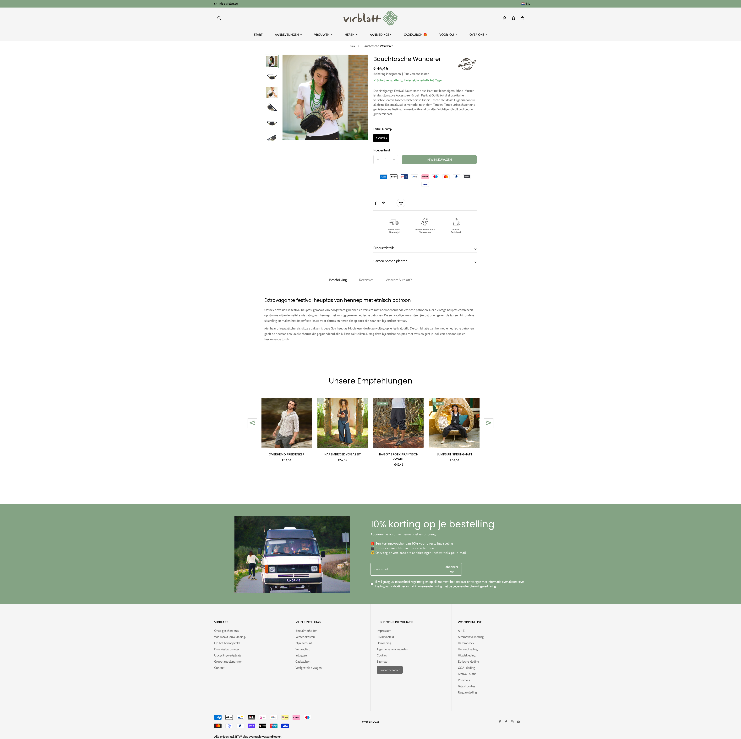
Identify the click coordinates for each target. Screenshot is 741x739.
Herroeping (384, 643)
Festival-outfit (467, 674)
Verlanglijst (302, 649)
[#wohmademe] (467, 64)
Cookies (382, 655)
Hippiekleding (466, 655)
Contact (219, 668)
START (258, 34)
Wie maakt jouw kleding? (230, 637)
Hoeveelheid (381, 150)
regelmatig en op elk (424, 582)
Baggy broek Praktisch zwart (398, 456)
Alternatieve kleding (471, 637)
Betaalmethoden (306, 631)
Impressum (384, 631)
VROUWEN (321, 34)
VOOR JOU (446, 34)
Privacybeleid (385, 637)
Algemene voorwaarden (392, 649)
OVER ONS (476, 34)
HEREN (349, 34)
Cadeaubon (302, 661)
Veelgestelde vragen (308, 668)
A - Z (461, 631)
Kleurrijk (381, 138)
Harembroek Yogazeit (342, 454)
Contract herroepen (390, 669)
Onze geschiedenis (226, 631)
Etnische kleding (468, 661)
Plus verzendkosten (416, 74)
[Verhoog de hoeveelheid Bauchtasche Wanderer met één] (394, 159)
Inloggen (301, 655)
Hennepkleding (468, 649)
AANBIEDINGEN (381, 34)
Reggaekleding (467, 692)
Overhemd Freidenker (287, 454)
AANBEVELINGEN (287, 34)
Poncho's (464, 680)
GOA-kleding (466, 668)
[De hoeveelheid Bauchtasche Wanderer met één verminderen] (378, 159)
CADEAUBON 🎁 (415, 34)
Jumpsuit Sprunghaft (454, 454)
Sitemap (382, 661)
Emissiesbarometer (226, 649)
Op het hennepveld (227, 643)
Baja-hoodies (466, 686)
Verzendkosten (305, 637)
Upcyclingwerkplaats (227, 655)
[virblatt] (370, 18)
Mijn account (303, 643)
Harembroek (466, 643)
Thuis (351, 46)
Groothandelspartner (228, 661)
